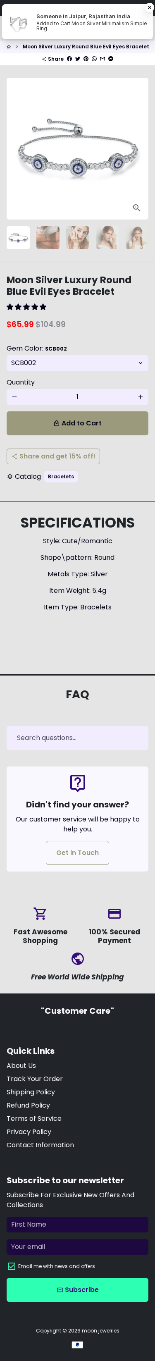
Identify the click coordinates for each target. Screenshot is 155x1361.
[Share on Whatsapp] (94, 58)
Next (140, 149)
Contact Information (40, 1145)
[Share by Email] (102, 58)
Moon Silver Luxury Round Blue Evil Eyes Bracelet (86, 46)
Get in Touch (77, 852)
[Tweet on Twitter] (77, 58)
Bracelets (61, 476)
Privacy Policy (29, 1132)
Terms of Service (34, 1118)
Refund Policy (28, 1105)
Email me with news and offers (56, 1266)
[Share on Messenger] (110, 58)
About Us (21, 1065)
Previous (14, 149)
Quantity (21, 382)
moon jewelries (100, 1330)
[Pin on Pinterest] (85, 58)
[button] (27, 307)
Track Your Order (35, 1079)
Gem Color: (37, 348)
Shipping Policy (31, 1092)
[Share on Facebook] (69, 58)
